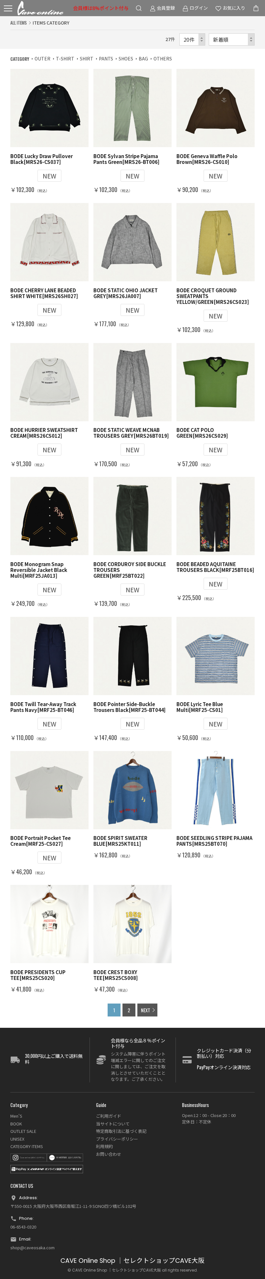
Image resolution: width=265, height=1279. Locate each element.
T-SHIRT (65, 58)
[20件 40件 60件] (192, 39)
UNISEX (17, 1139)
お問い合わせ (108, 1154)
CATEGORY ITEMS (26, 1146)
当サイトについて (113, 1124)
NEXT (145, 1010)
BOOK (16, 1124)
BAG (143, 58)
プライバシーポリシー (117, 1139)
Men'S (16, 1116)
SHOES (126, 58)
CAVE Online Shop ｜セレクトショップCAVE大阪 (132, 1260)
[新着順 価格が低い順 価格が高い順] (232, 39)
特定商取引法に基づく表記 (121, 1131)
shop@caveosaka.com (32, 1247)
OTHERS (163, 58)
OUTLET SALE (23, 1131)
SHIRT (86, 58)
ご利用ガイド (108, 1116)
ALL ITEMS (18, 22)
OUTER (42, 58)
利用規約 (104, 1146)
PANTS (106, 58)
